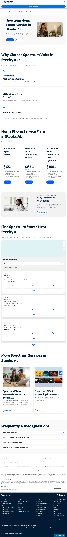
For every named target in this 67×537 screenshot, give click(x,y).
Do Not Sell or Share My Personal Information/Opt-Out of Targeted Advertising (17, 527)
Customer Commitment (6, 503)
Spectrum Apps (39, 501)
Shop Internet (7, 410)
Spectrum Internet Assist (23, 511)
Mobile (19, 509)
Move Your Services (57, 513)
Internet (20, 503)
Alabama (11, 11)
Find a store (19, 39)
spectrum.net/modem (15, 462)
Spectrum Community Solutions (7, 511)
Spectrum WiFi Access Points (41, 503)
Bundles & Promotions (22, 501)
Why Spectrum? (39, 515)
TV (18, 505)
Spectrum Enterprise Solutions (7, 507)
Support (54, 507)
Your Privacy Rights (16, 525)
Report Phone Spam (57, 519)
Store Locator (56, 509)
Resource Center (39, 505)
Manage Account (56, 503)
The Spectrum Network (40, 521)
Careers (2, 505)
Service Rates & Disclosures (58, 515)
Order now (59, 2)
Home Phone (21, 507)
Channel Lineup (39, 513)
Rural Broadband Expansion (41, 519)
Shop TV (39, 410)
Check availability (33, 6)
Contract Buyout (39, 511)
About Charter (4, 501)
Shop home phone (42, 212)
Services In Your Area (40, 517)
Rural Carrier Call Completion (59, 517)
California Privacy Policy (31, 525)
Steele (16, 11)
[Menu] (2, 2)
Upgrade (55, 511)
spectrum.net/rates (57, 488)
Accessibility (23, 525)
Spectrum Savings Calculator (42, 509)
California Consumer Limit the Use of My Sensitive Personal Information (49, 527)
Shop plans (10, 39)
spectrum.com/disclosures (24, 476)
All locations (4, 11)
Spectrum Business (5, 513)
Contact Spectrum (57, 501)
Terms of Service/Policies (6, 525)
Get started (7, 182)
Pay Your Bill (55, 505)
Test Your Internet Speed (41, 507)
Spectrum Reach (4, 509)
